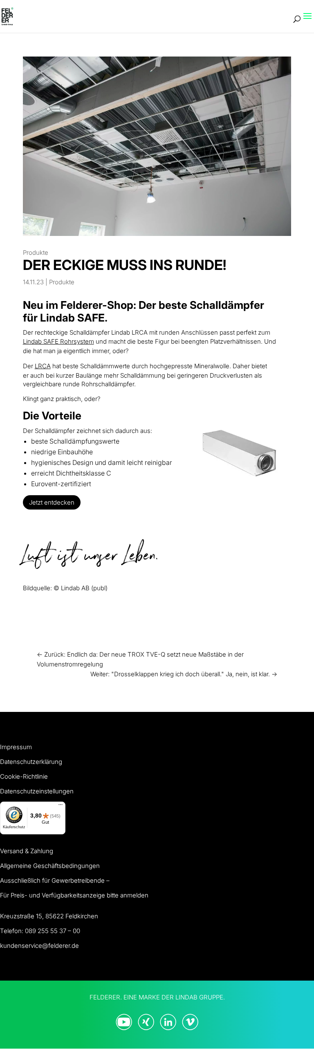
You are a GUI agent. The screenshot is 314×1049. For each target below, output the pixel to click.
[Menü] (60, 806)
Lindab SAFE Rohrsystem (58, 341)
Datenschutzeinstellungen (37, 791)
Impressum (16, 747)
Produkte (35, 252)
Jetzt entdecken (51, 502)
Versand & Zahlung (26, 851)
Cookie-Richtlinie (24, 776)
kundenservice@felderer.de (39, 945)
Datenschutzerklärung (31, 762)
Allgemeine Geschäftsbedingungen (50, 866)
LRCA (43, 366)
